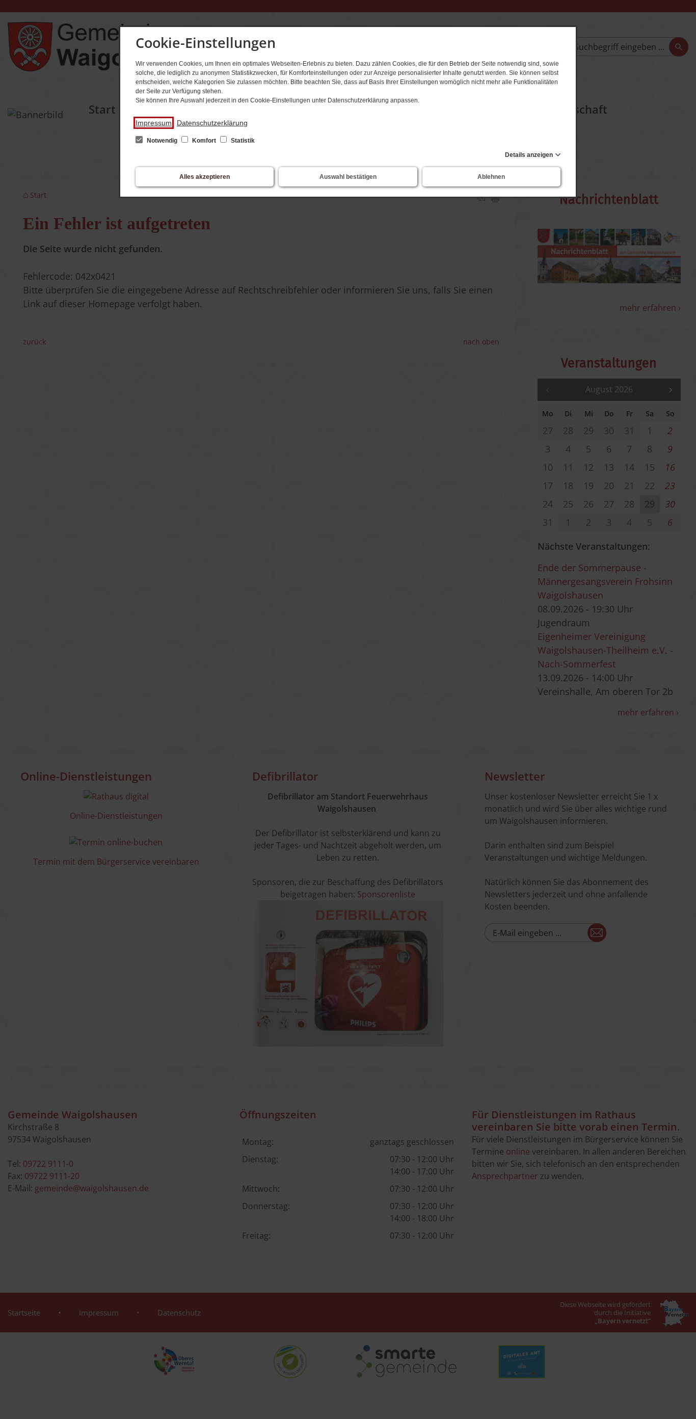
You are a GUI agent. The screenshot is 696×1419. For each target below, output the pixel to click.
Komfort (204, 140)
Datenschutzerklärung (212, 123)
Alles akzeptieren (204, 176)
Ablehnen (491, 176)
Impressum (154, 123)
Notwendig (162, 140)
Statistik (242, 140)
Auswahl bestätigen (348, 176)
